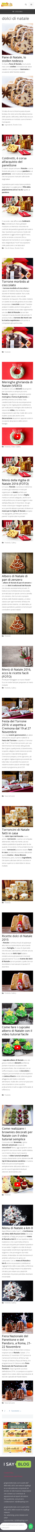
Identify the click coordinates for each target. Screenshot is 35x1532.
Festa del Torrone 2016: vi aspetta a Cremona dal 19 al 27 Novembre (16, 726)
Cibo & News (9, 248)
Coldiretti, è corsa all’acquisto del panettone (14, 161)
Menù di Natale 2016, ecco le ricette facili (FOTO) (16, 673)
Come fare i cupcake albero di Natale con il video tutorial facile (17, 1030)
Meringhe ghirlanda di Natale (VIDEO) (17, 384)
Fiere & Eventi (10, 796)
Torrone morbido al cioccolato (15, 283)
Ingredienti (8, 125)
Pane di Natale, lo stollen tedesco (14, 59)
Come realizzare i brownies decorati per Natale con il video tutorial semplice (17, 1133)
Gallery (13, 542)
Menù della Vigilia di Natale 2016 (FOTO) (15, 482)
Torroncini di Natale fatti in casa (16, 831)
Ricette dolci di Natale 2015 (17, 938)
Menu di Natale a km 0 (17, 1228)
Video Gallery (16, 447)
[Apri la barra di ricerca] (26, 4)
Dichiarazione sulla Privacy (13, 1476)
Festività (7, 352)
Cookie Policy (8, 1473)
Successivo (16, 1411)
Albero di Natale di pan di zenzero (15, 578)
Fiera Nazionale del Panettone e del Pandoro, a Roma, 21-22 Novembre (16, 1341)
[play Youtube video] (17, 436)
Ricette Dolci (17, 125)
